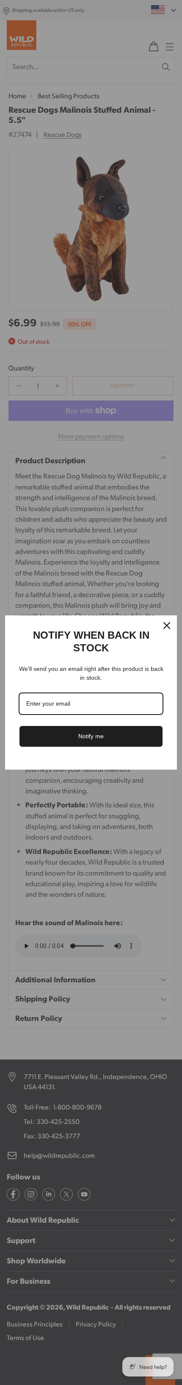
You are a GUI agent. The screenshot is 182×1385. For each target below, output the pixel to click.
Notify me (91, 736)
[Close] (167, 625)
